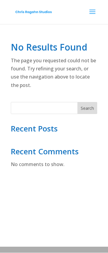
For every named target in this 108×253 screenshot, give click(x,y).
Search (87, 108)
